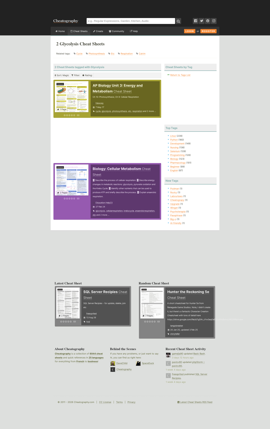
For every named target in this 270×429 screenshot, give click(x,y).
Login (189, 31)
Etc (112, 53)
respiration (137, 111)
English (174, 170)
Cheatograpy (177, 200)
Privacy (131, 402)
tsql (88, 321)
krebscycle (129, 211)
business (93, 361)
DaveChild (121, 363)
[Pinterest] (208, 21)
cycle (98, 111)
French (80, 361)
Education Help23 (104, 202)
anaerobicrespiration (144, 211)
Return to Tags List (180, 75)
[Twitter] (201, 21)
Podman (174, 188)
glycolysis (106, 111)
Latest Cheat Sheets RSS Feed (195, 402)
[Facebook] (195, 21)
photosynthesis (119, 111)
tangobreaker (176, 325)
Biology (174, 158)
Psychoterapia (177, 211)
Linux (173, 135)
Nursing (174, 147)
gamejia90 (177, 353)
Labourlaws (176, 196)
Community (117, 31)
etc (129, 111)
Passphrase (176, 215)
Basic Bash (199, 353)
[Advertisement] (135, 7)
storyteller (175, 334)
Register (208, 31)
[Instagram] (214, 21)
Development (177, 143)
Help (135, 31)
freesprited (91, 313)
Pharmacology (178, 162)
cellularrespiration (114, 211)
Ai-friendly (175, 223)
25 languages (96, 357)
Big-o (173, 219)
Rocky (173, 192)
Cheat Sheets (80, 31)
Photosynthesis (97, 53)
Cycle (79, 53)
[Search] (178, 21)
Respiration (127, 53)
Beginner (175, 166)
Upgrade (175, 204)
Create (99, 31)
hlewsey (100, 103)
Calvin (142, 53)
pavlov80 (177, 362)
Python (174, 139)
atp (94, 215)
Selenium (175, 151)
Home (61, 31)
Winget (174, 207)
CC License (105, 402)
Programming (177, 155)
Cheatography (63, 353)
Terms (119, 402)
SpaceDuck (148, 363)
